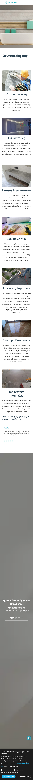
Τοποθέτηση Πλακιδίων (16, 393)
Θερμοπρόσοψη (16, 94)
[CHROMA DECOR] (11, 2)
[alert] (16, 764)
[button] (16, 773)
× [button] (31, 750)
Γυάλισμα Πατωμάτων (16, 340)
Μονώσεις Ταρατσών (16, 288)
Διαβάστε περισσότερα (23, 763)
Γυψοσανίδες (16, 138)
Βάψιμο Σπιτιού (17, 239)
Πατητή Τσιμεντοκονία (16, 190)
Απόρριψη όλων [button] (24, 776)
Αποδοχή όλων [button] (9, 776)
